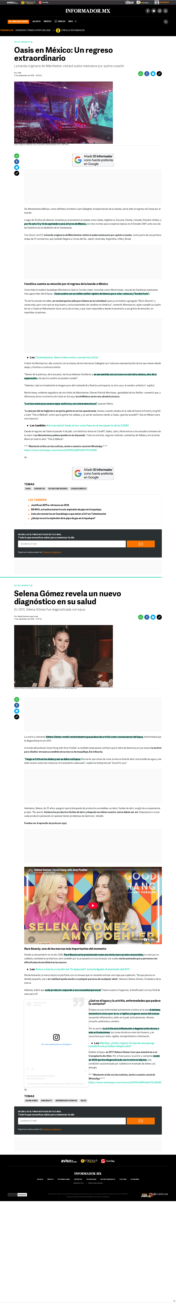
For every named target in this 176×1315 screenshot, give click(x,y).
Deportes (78, 1179)
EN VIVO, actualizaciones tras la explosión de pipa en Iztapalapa (66, 509)
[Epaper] (143, 2)
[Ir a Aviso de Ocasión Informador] (12, 1)
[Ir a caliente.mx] (129, 2)
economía (135, 1179)
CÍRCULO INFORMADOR (73, 30)
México (47, 21)
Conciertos (39, 488)
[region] (88, 1309)
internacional (64, 1179)
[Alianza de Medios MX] (147, 1193)
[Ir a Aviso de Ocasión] (69, 1158)
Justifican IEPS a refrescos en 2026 (50, 505)
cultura (122, 1179)
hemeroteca (78, 1183)
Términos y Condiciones (52, 552)
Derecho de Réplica (86, 1196)
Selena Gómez (32, 1100)
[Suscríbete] (161, 2)
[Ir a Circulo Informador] (26, 1)
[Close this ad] (174, 1301)
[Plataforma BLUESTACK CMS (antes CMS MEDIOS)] (22, 1193)
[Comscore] (160, 1193)
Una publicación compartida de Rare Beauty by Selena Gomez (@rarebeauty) (58, 1083)
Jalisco (36, 21)
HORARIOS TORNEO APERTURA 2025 (33, 30)
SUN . (20, 72)
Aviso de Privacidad (72, 1196)
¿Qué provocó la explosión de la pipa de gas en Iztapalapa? (63, 518)
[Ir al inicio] (38, 10)
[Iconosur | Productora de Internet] (12, 1193)
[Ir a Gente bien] (108, 1158)
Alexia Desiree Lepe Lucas (28, 616)
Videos (61, 21)
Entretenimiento (22, 41)
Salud (83, 1100)
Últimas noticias (18, 21)
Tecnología (91, 1179)
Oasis (28, 488)
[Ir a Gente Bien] (42, 1)
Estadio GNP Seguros (57, 488)
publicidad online (95, 1183)
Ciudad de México (78, 488)
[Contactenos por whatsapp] (165, 10)
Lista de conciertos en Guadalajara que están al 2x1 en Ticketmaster (68, 513)
